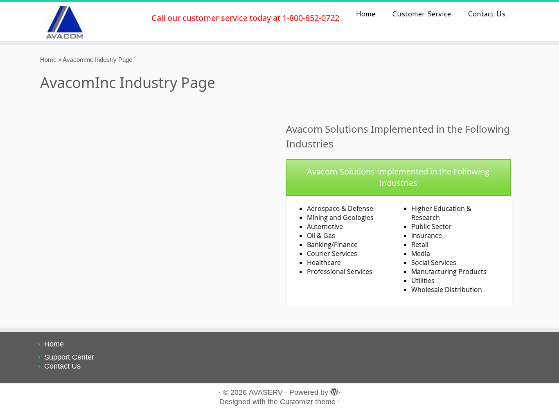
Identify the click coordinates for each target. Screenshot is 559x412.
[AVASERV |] (64, 21)
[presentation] (398, 177)
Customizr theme (308, 402)
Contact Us (486, 13)
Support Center (69, 357)
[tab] (398, 177)
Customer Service (421, 13)
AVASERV (266, 392)
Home (365, 13)
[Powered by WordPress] (333, 391)
